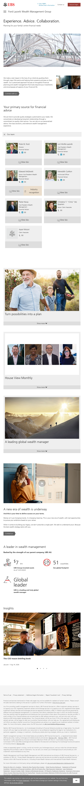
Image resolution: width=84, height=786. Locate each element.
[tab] (37, 669)
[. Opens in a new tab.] (8, 5)
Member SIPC (53, 738)
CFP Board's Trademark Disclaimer (54, 771)
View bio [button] (29, 163)
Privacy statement (18, 695)
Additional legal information (35, 695)
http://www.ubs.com (58, 703)
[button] (25, 152)
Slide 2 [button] (40, 669)
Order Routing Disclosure (53, 767)
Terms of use (7, 695)
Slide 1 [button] (37, 669)
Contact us (60, 4)
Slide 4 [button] (47, 669)
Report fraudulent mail (53, 695)
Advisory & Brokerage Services (34, 771)
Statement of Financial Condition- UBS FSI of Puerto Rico (27, 769)
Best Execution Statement (54, 769)
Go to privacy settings (16, 783)
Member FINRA (62, 738)
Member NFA (21, 744)
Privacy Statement (23, 780)
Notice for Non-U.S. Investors (12, 767)
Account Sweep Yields (17, 771)
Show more (42, 323)
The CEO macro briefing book (17, 658)
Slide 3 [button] (44, 669)
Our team (11, 134)
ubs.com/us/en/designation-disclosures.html (60, 763)
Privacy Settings (67, 695)
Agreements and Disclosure (20, 775)
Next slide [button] (78, 636)
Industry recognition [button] (35, 191)
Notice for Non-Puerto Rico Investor (33, 767)
